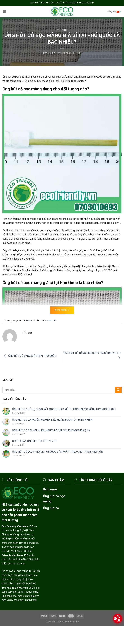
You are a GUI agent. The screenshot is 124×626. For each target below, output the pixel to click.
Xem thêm (61, 310)
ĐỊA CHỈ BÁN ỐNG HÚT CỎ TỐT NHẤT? (34, 441)
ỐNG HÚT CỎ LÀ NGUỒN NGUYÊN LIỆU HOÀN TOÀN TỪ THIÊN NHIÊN (52, 419)
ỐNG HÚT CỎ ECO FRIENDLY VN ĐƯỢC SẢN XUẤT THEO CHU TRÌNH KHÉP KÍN (57, 451)
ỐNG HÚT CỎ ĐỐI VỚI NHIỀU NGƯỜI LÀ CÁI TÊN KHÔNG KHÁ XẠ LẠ (51, 430)
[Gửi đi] (118, 390)
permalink (51, 320)
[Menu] (4, 11)
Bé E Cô (77, 53)
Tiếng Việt (111, 11)
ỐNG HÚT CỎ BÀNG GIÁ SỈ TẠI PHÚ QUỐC (32, 355)
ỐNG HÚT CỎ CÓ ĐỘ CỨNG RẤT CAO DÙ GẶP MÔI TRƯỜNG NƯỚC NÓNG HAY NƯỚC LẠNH (64, 409)
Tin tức (62, 30)
